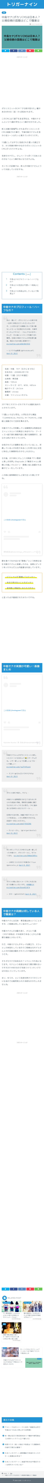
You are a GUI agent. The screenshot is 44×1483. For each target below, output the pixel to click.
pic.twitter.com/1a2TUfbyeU (19, 767)
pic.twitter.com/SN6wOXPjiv (25, 856)
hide (28, 274)
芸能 (4, 12)
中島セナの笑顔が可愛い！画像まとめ (24, 286)
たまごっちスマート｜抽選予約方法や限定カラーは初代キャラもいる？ (22, 1463)
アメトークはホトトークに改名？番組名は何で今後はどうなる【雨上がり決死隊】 (22, 1428)
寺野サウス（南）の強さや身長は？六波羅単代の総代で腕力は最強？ (22, 1445)
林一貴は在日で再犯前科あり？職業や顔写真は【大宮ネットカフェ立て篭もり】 (22, 1437)
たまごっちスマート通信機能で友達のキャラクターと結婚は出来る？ (22, 1454)
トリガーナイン (22, 4)
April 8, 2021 (12, 353)
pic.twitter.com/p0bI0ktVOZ (18, 344)
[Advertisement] (22, 81)
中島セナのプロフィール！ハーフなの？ (24, 280)
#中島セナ (30, 884)
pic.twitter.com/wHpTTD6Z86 (19, 824)
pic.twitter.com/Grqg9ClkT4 (18, 887)
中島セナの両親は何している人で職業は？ (24, 292)
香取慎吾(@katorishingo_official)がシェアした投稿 (23, 552)
